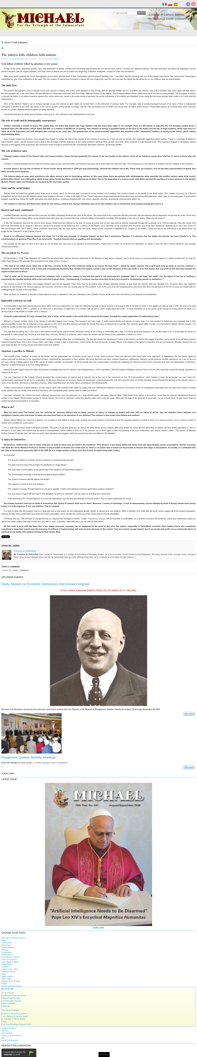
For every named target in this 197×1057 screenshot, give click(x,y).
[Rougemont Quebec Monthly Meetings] (31, 733)
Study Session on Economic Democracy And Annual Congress (45, 584)
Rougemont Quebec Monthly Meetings (28, 757)
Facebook (188, 4)
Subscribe (98, 927)
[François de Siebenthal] (6, 555)
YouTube (193, 4)
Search (141, 13)
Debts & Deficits (54, 59)
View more (189, 714)
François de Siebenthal (15, 59)
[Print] (2, 48)
